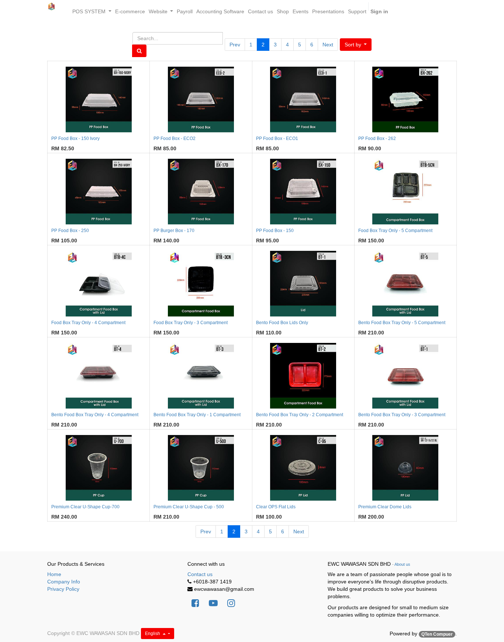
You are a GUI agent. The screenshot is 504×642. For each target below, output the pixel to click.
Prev (234, 45)
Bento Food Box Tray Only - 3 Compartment (401, 414)
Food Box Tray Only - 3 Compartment (190, 322)
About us (402, 564)
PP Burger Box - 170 (173, 230)
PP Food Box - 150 (275, 230)
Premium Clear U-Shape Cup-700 (85, 506)
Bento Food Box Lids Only (282, 322)
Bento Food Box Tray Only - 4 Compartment (94, 414)
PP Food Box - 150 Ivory (75, 138)
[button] (356, 44)
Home (54, 574)
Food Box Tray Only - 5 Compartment (395, 230)
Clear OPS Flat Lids (276, 506)
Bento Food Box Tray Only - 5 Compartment (401, 322)
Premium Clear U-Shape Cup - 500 (188, 506)
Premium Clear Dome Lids (384, 506)
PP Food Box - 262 (377, 138)
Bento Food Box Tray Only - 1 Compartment (197, 414)
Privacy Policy (63, 589)
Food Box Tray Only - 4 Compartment (88, 322)
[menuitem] (130, 11)
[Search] (139, 51)
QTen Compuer (437, 634)
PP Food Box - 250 (70, 230)
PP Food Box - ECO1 (277, 138)
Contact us (200, 574)
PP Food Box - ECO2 (174, 138)
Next (327, 45)
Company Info (63, 582)
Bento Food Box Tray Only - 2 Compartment (299, 414)
